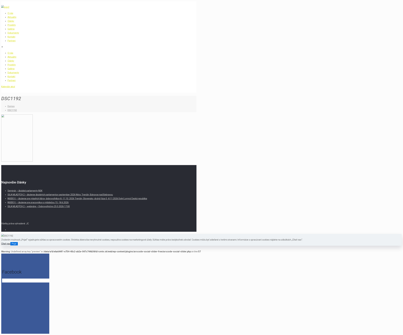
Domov (11, 106)
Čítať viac (5, 243)
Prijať (14, 244)
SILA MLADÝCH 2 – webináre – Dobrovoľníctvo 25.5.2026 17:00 (39, 206)
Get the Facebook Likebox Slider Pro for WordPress (24, 281)
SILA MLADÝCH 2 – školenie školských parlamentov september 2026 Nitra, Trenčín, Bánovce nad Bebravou (60, 194)
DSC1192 (12, 110)
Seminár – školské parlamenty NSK (25, 190)
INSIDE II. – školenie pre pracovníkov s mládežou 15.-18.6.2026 (38, 202)
